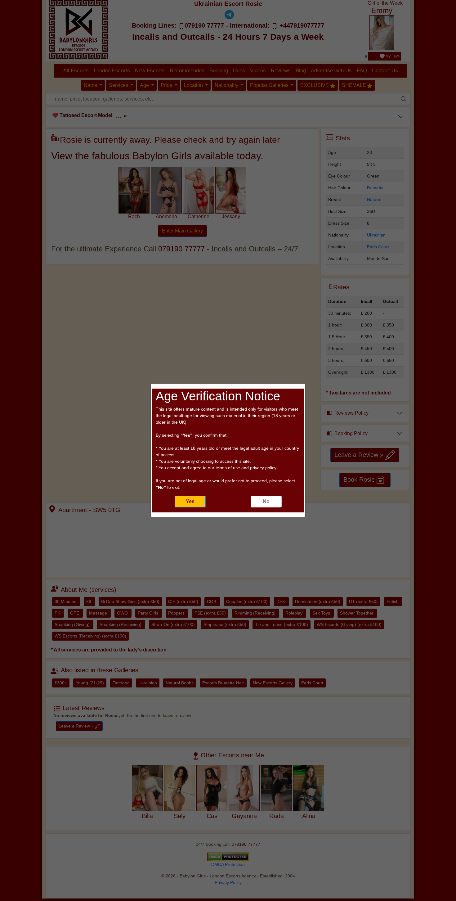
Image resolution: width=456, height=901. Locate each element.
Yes (190, 501)
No (266, 501)
